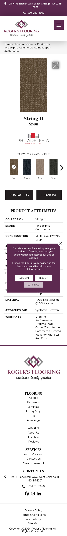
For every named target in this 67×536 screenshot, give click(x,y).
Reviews (33, 441)
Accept (24, 277)
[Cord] (40, 167)
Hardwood (33, 402)
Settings (33, 284)
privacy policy (38, 262)
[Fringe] (53, 167)
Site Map (33, 523)
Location (33, 437)
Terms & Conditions (33, 515)
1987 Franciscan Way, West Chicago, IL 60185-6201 (35, 5)
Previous (5, 166)
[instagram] (33, 493)
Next (61, 166)
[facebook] (26, 493)
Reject (43, 277)
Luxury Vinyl (33, 411)
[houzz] (39, 493)
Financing (49, 195)
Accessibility (33, 519)
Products (42, 44)
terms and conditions (29, 266)
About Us (33, 432)
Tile (33, 415)
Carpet (30, 44)
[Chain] (27, 167)
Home (7, 44)
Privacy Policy (33, 510)
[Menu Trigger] (59, 25)
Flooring (19, 44)
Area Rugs (33, 420)
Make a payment (33, 463)
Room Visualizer (33, 454)
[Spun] (13, 167)
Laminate (33, 406)
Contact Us (19, 195)
